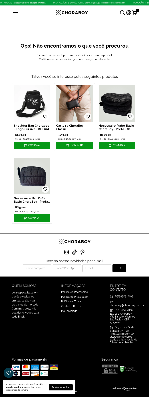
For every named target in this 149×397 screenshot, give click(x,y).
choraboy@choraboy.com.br (127, 305)
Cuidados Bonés (71, 306)
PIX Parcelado (69, 311)
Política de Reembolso (74, 292)
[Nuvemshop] (124, 390)
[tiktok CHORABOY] (74, 252)
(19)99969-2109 (124, 296)
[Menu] (16, 12)
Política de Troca (71, 301)
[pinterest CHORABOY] (82, 252)
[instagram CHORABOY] (67, 252)
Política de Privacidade (74, 296)
